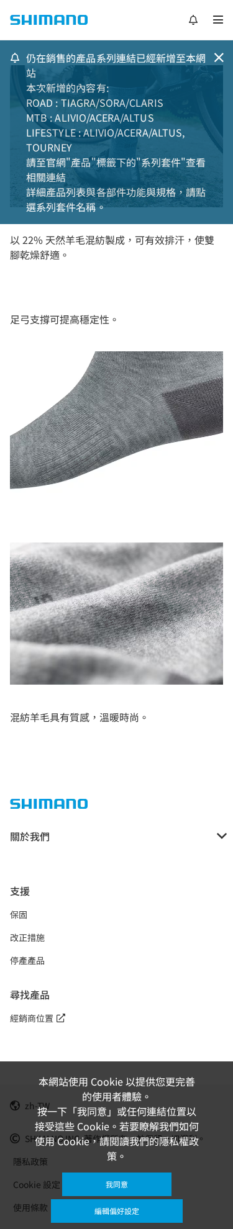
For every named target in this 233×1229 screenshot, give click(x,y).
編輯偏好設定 (116, 1210)
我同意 (117, 1184)
